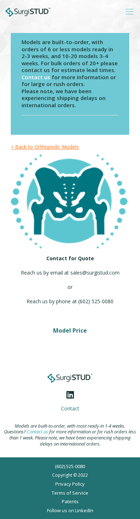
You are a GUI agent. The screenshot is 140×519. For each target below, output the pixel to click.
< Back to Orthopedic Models (45, 146)
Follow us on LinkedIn (70, 510)
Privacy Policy (70, 484)
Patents (70, 501)
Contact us (36, 77)
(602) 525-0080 (70, 466)
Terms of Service (70, 493)
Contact (70, 408)
